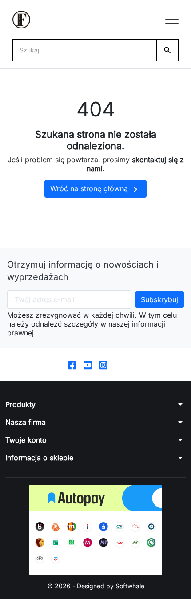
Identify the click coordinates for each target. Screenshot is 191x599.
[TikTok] (119, 365)
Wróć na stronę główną (95, 189)
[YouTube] (88, 365)
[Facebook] (72, 365)
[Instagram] (103, 365)
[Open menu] (172, 19)
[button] (95, 404)
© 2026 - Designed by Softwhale (95, 586)
